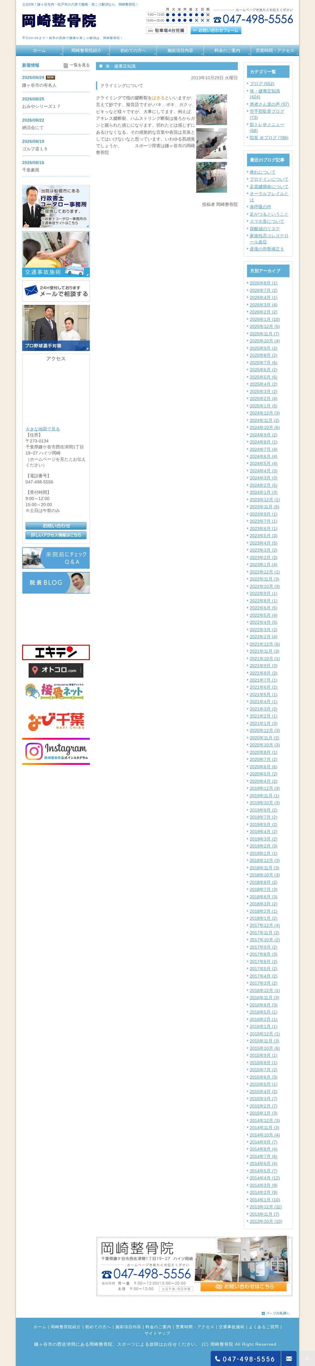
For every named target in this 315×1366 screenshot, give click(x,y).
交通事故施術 (232, 1327)
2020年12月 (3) (265, 730)
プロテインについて (269, 179)
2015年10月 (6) (265, 1048)
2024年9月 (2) (263, 434)
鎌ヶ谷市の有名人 (39, 85)
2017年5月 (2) (263, 968)
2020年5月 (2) (263, 773)
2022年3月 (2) (263, 629)
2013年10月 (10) (266, 1221)
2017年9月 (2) (263, 947)
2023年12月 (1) (265, 499)
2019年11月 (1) (264, 795)
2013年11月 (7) (264, 1214)
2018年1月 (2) (263, 918)
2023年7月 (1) (263, 521)
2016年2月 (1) (263, 1019)
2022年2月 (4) (263, 636)
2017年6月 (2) (263, 961)
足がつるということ (269, 214)
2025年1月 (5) (263, 406)
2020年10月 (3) (265, 744)
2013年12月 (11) (266, 1206)
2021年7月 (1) (263, 680)
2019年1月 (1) (263, 853)
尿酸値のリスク (265, 228)
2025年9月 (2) (263, 348)
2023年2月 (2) (263, 557)
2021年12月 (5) (265, 644)
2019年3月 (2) (263, 839)
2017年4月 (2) (263, 976)
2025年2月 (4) (263, 398)
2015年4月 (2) (263, 1091)
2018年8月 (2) (263, 882)
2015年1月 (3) (263, 1113)
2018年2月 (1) (263, 911)
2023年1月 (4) (263, 564)
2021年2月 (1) (263, 716)
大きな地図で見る (43, 428)
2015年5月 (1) (263, 1084)
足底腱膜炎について (269, 186)
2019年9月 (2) (263, 810)
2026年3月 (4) (263, 304)
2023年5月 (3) (263, 535)
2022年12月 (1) (265, 571)
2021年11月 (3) (264, 651)
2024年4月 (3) (263, 470)
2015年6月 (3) (263, 1077)
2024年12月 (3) (265, 413)
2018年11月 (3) (264, 867)
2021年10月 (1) (265, 658)
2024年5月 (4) (263, 463)
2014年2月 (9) (263, 1192)
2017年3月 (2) (263, 983)
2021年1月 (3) (263, 723)
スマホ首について (267, 221)
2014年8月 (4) (263, 1149)
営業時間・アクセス (275, 50)
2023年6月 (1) (263, 528)
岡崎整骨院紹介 (86, 50)
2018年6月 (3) (263, 896)
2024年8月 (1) (263, 441)
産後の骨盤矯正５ (267, 248)
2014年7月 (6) (263, 1156)
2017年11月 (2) (264, 932)
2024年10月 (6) (265, 427)
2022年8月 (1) (263, 600)
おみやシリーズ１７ (41, 106)
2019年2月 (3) (263, 846)
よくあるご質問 (264, 1327)
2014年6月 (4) (263, 1163)
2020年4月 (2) (263, 781)
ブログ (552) (262, 83)
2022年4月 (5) (263, 622)
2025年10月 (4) (265, 340)
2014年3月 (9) (263, 1185)
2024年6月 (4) (263, 456)
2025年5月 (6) (263, 377)
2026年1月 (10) (265, 319)
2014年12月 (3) (265, 1120)
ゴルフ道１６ (35, 148)
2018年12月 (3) (265, 860)
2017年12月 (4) (265, 925)
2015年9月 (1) (263, 1055)
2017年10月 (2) (265, 939)
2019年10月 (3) (265, 802)
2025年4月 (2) (263, 384)
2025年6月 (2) (263, 369)
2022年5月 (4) (263, 615)
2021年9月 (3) (263, 665)
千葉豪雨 (30, 169)
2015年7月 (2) (263, 1069)
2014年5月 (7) (263, 1170)
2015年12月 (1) (265, 1033)
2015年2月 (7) (263, 1106)
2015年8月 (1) (263, 1062)
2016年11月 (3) (264, 997)
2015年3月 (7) (263, 1098)
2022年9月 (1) (263, 593)
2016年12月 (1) (265, 990)
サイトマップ (157, 1333)
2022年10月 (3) (265, 586)
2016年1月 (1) (263, 1026)
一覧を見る (80, 65)
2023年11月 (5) (264, 506)
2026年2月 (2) (263, 311)
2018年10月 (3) (265, 874)
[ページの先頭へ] (276, 1312)
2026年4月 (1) (263, 297)
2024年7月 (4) (263, 449)
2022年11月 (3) (264, 579)
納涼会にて (33, 127)
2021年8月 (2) (263, 673)
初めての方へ (133, 50)
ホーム (39, 50)
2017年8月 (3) (263, 954)
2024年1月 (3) (263, 492)
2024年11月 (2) (264, 420)
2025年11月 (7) (264, 333)
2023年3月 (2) (263, 550)
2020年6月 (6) (263, 766)
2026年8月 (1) (263, 283)
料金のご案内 (227, 50)
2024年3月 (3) (263, 477)
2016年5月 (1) (263, 1012)
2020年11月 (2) (264, 737)
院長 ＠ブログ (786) (269, 137)
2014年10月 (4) (265, 1134)
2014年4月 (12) (265, 1177)
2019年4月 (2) (263, 831)
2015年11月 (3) (264, 1040)
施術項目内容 (180, 50)
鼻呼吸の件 (260, 206)
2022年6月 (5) (263, 607)
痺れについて (263, 172)
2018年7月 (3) (263, 889)
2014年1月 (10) (265, 1199)
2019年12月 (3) (265, 788)
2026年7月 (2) (263, 290)
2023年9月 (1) (263, 514)
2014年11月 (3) (264, 1127)
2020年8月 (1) (263, 752)
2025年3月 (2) (263, 391)
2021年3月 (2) (263, 709)
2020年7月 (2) (263, 759)
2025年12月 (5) (265, 326)
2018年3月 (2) (263, 903)
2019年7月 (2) (263, 817)
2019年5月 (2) (263, 824)
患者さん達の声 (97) (269, 104)
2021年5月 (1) (263, 694)
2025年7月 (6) (263, 362)
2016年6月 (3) (263, 1004)
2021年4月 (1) (263, 701)
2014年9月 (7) (263, 1142)
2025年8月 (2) (263, 355)
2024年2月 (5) (263, 485)
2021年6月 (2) (263, 687)
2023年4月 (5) (263, 543)
